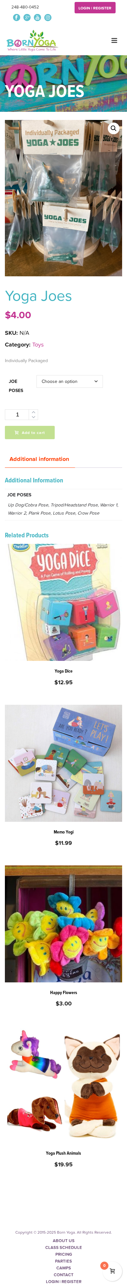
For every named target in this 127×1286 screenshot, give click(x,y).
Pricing (63, 1254)
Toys (38, 344)
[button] (114, 128)
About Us (64, 1240)
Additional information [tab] (39, 459)
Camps (63, 1268)
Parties (63, 1261)
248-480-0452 (25, 7)
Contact (64, 1275)
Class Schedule (63, 1247)
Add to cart (33, 432)
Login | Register (94, 8)
